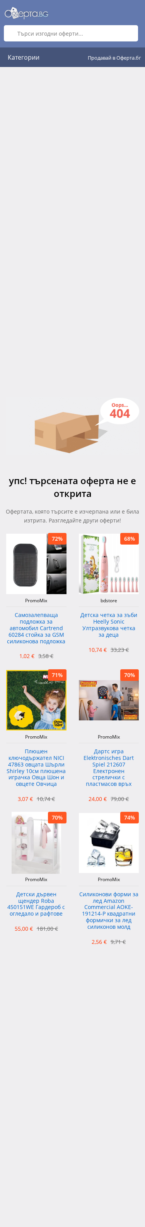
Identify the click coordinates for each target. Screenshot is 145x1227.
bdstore (109, 600)
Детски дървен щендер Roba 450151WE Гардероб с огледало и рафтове (36, 904)
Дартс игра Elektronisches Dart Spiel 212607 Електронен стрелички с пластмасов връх (109, 767)
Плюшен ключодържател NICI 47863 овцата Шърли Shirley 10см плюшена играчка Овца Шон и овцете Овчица (36, 767)
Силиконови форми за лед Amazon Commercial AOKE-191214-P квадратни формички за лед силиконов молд (108, 910)
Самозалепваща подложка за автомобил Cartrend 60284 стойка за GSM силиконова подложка (36, 628)
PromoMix (36, 600)
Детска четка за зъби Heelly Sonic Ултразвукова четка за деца (108, 625)
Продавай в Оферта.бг (114, 57)
